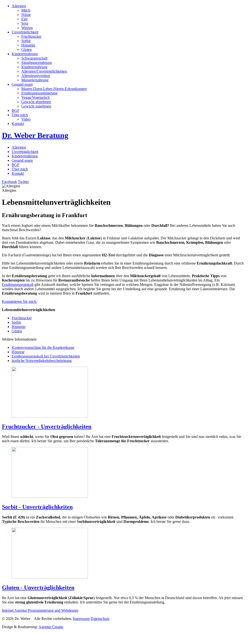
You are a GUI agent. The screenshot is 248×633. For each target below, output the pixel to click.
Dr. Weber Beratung (35, 135)
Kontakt (18, 124)
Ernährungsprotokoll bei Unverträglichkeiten (46, 356)
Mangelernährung (34, 80)
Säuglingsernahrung (36, 63)
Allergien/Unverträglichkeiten (44, 71)
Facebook (9, 182)
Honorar (18, 352)
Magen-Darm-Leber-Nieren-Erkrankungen (54, 89)
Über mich (20, 115)
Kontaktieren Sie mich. (19, 301)
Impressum (81, 619)
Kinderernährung (25, 54)
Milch (25, 10)
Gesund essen (22, 84)
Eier (24, 19)
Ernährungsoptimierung (39, 93)
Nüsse (26, 15)
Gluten (26, 49)
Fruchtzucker (31, 36)
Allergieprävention (35, 76)
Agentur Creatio (51, 627)
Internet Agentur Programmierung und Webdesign (40, 610)
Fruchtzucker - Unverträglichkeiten (46, 426)
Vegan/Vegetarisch (35, 97)
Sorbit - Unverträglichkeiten (37, 507)
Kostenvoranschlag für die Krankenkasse (43, 347)
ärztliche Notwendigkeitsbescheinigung (42, 360)
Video (26, 119)
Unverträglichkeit (25, 32)
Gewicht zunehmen (36, 106)
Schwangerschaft (34, 58)
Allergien (19, 6)
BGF (15, 110)
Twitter (23, 182)
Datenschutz (100, 619)
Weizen (27, 28)
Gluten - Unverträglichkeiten (38, 587)
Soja (24, 23)
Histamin (28, 45)
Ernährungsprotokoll (17, 284)
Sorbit (26, 41)
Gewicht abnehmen (36, 102)
